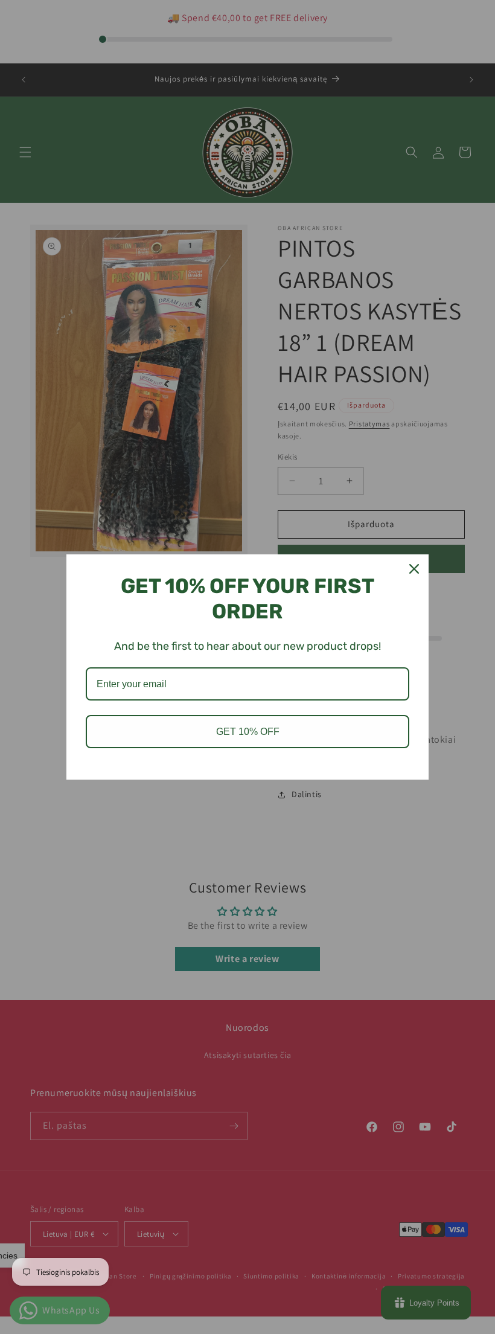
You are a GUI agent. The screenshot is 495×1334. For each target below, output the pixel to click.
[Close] (414, 568)
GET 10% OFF (247, 731)
